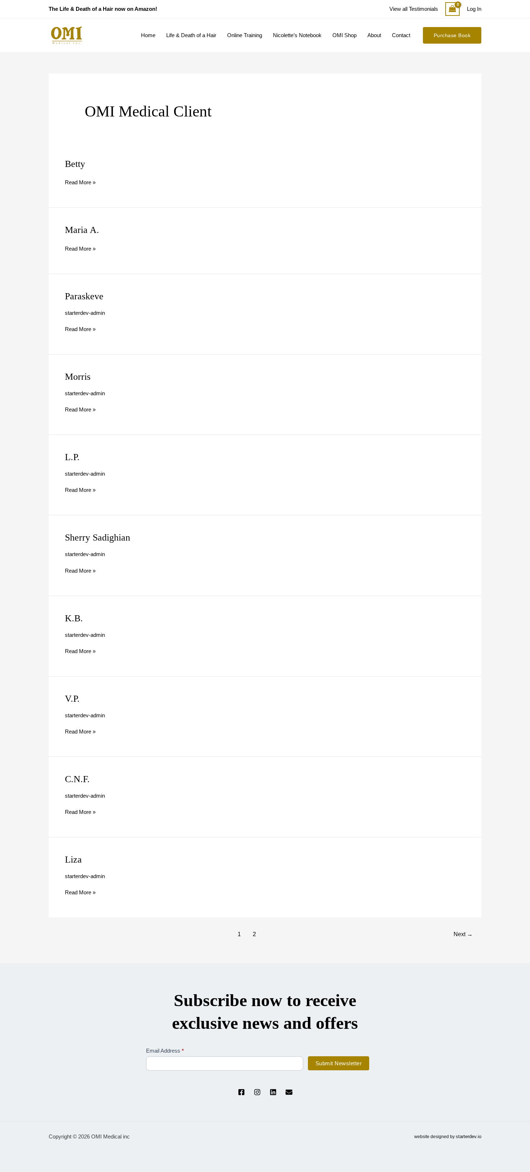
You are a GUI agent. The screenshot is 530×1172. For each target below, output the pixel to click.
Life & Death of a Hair (191, 35)
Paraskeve (84, 296)
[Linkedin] (273, 1092)
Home (148, 35)
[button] (452, 35)
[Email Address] (289, 1092)
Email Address (165, 1051)
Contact (401, 35)
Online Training (244, 35)
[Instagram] (257, 1092)
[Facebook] (241, 1092)
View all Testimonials (413, 9)
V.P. (72, 698)
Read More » (80, 181)
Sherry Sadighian (97, 537)
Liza (73, 859)
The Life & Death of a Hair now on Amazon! (103, 9)
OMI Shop (344, 35)
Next (463, 934)
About (374, 35)
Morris (77, 376)
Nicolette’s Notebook (297, 35)
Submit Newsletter (338, 1063)
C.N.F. (77, 779)
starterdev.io (468, 1136)
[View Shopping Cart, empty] (452, 9)
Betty (75, 164)
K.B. (74, 618)
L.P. (72, 457)
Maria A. (82, 230)
